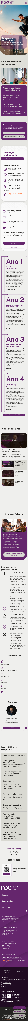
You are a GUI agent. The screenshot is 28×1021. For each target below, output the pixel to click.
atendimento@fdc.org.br (9, 985)
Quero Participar (19, 1007)
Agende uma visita (19, 1011)
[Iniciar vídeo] (14, 440)
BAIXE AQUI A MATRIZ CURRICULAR (14, 415)
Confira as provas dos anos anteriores (14, 554)
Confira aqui (5, 960)
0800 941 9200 (14, 860)
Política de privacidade (7, 971)
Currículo (11, 727)
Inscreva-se (14, 243)
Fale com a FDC (15, 247)
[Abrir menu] (25, 2)
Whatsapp (20, 1015)
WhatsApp (6, 986)
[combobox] (14, 133)
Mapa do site (20, 971)
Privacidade (7, 1019)
